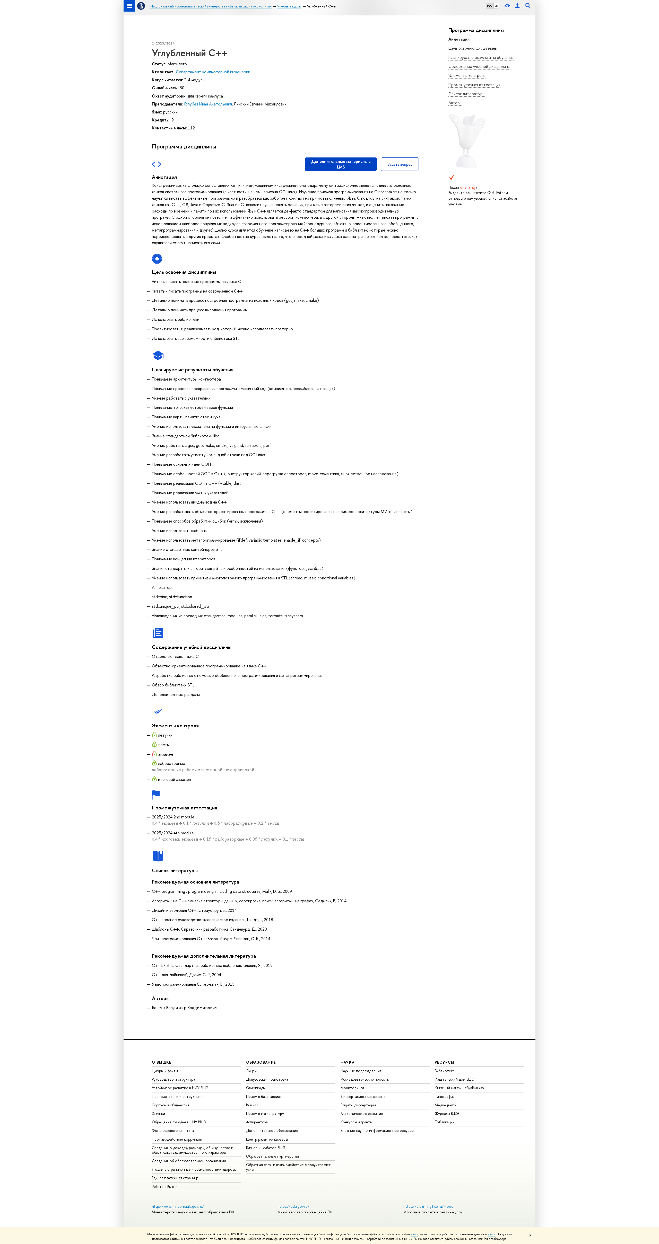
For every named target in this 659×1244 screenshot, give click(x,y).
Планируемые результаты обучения (481, 57)
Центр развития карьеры (267, 1139)
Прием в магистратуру (265, 1113)
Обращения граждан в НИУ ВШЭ (179, 1121)
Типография (445, 1096)
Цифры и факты (165, 1070)
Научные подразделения (361, 1070)
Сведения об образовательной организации (189, 1160)
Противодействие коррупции (177, 1139)
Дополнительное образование (272, 1130)
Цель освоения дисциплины (473, 48)
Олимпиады (255, 1087)
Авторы (455, 102)
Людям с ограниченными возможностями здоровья (195, 1169)
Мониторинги (352, 1087)
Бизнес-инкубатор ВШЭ (265, 1147)
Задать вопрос (399, 164)
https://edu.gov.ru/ (293, 1206)
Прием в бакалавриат (264, 1096)
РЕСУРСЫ (444, 1062)
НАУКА (348, 1062)
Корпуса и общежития (170, 1104)
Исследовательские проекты (365, 1079)
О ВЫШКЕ (161, 1062)
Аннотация (459, 39)
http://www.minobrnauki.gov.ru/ (178, 1206)
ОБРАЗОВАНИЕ (261, 1062)
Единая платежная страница (175, 1177)
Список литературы (466, 93)
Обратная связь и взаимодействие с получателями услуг (288, 1167)
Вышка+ (252, 1104)
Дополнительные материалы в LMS (341, 164)
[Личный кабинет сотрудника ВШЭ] (517, 6)
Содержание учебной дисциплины (479, 66)
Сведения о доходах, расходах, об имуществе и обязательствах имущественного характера (192, 1150)
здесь (414, 1234)
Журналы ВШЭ (447, 1113)
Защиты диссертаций (358, 1104)
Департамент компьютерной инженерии (213, 72)
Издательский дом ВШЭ (454, 1079)
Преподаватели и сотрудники (177, 1096)
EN (496, 5)
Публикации (445, 1121)
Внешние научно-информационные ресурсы (377, 1130)
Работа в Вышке (165, 1186)
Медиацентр (445, 1104)
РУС (489, 5)
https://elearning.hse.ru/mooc (428, 1206)
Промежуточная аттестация (474, 84)
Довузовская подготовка (267, 1079)
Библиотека (445, 1070)
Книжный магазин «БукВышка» (459, 1087)
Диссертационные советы (363, 1096)
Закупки (158, 1113)
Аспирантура (257, 1121)
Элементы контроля (466, 75)
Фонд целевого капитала (173, 1130)
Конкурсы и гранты (356, 1121)
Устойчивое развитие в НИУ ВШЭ (180, 1087)
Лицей (251, 1070)
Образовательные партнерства (272, 1156)
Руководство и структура (173, 1079)
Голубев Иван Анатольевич (208, 104)
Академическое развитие (362, 1113)
